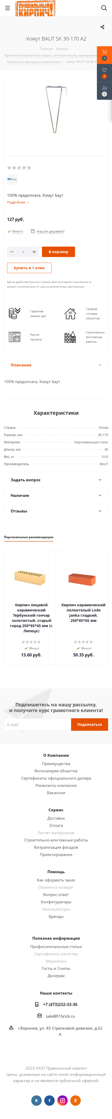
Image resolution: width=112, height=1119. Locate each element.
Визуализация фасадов (56, 847)
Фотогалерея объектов (56, 770)
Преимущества (56, 763)
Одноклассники (75, 1100)
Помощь (56, 871)
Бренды (56, 916)
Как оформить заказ (56, 880)
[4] (24, 168)
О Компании (56, 755)
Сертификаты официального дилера (56, 778)
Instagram (62, 1100)
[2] (14, 168)
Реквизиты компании (56, 785)
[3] (19, 168)
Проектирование (56, 854)
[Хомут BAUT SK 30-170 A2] (56, 116)
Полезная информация (56, 938)
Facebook (49, 1100)
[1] (9, 168)
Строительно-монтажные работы (56, 839)
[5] (29, 168)
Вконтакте (36, 1100)
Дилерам (56, 975)
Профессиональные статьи (56, 946)
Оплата (56, 825)
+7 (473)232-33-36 (60, 1004)
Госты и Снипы (56, 968)
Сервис (56, 809)
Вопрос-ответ (56, 894)
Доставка (56, 818)
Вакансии (56, 792)
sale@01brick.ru (60, 1016)
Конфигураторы (56, 901)
